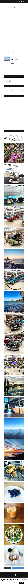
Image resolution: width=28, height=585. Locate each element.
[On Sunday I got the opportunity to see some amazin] (14, 365)
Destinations (14, 57)
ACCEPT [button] (21, 582)
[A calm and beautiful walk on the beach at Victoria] (14, 428)
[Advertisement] (14, 30)
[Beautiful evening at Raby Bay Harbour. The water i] (14, 386)
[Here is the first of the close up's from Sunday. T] (14, 343)
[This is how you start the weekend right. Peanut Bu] (14, 174)
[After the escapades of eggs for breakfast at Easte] (14, 471)
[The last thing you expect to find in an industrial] (14, 153)
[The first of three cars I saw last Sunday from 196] (14, 280)
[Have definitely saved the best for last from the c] (14, 216)
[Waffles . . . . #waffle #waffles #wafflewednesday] (14, 555)
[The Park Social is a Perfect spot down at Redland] (14, 407)
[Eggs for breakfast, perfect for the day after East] (14, 492)
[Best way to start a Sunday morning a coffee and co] (14, 195)
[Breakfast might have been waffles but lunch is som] (14, 534)
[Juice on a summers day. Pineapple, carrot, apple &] (14, 513)
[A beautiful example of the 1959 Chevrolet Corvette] (14, 322)
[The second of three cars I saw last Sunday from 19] (14, 238)
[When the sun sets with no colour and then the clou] (14, 449)
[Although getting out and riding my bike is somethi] (14, 301)
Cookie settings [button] (13, 582)
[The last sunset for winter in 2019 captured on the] (14, 259)
